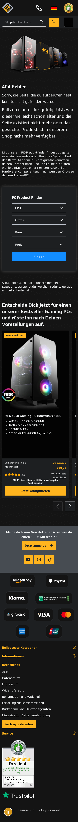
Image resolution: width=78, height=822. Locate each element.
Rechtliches (11, 665)
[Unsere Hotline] (39, 8)
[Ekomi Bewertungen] (39, 764)
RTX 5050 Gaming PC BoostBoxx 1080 (33, 416)
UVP (53, 463)
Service (7, 733)
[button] (70, 506)
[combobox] (24, 22)
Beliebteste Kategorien (19, 647)
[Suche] (41, 22)
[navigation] (54, 8)
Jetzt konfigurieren (35, 491)
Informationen (13, 656)
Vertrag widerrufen (19, 724)
